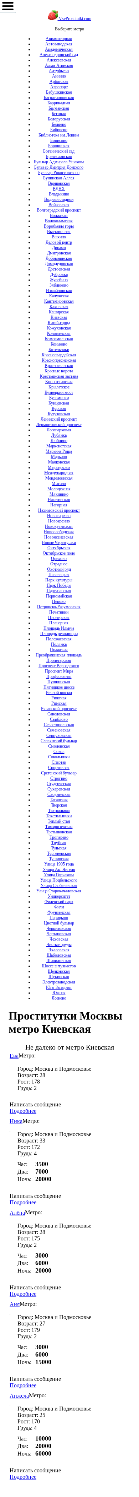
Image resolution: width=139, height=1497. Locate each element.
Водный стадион (58, 199)
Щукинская (58, 976)
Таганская (59, 799)
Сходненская (59, 794)
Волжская (59, 215)
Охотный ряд (59, 569)
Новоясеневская (58, 537)
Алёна (17, 1213)
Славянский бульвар (59, 740)
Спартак (59, 762)
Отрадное (58, 563)
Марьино (59, 456)
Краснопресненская (59, 360)
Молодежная (59, 488)
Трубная (58, 842)
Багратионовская (59, 97)
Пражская (59, 649)
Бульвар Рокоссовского (58, 172)
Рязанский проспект (59, 708)
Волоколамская (59, 220)
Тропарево (59, 837)
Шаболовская (59, 955)
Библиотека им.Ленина (58, 135)
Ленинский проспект (59, 419)
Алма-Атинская (59, 65)
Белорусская (59, 119)
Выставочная (59, 231)
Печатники (58, 612)
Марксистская (59, 445)
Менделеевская (59, 478)
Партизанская (59, 590)
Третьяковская (59, 831)
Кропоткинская (59, 381)
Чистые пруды (59, 944)
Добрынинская (59, 258)
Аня (15, 1304)
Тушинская (59, 858)
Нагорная (58, 504)
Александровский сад (59, 54)
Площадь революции (59, 633)
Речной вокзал (59, 692)
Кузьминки (59, 397)
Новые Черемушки (59, 542)
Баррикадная (58, 102)
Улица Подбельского (58, 880)
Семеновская (59, 730)
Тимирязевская (59, 826)
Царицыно (59, 917)
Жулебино (59, 279)
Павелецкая (59, 574)
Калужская (59, 295)
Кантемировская (59, 301)
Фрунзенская (59, 912)
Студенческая (59, 783)
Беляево (59, 124)
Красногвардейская (59, 354)
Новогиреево (59, 515)
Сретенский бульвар (59, 772)
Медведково (59, 467)
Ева (14, 1056)
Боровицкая (59, 145)
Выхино (59, 236)
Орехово (59, 558)
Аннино (59, 76)
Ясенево (59, 998)
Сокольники (59, 756)
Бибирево (58, 129)
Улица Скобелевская (59, 885)
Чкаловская (59, 949)
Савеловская (58, 714)
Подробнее (23, 1111)
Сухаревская (58, 789)
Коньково (59, 344)
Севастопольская (59, 724)
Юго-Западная (59, 987)
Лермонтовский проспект (59, 424)
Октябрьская (59, 547)
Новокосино (59, 521)
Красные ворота (59, 370)
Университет (59, 896)
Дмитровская (59, 253)
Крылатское (59, 387)
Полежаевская (59, 638)
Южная (59, 992)
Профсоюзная (59, 676)
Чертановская (59, 933)
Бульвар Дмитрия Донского (58, 167)
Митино (59, 483)
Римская (59, 703)
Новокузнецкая (59, 526)
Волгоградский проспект (59, 210)
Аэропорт (59, 86)
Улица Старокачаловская (58, 890)
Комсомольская (59, 338)
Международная (58, 472)
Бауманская (58, 108)
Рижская (59, 697)
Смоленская (59, 746)
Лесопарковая (59, 429)
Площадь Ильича (58, 628)
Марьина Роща (59, 451)
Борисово (58, 140)
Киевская (59, 317)
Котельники (58, 349)
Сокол (59, 751)
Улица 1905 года (59, 864)
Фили (59, 906)
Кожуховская (59, 328)
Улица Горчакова (59, 874)
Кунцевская (58, 403)
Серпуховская (59, 735)
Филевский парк (59, 901)
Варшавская (59, 183)
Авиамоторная (59, 38)
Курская (59, 408)
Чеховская (59, 939)
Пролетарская (58, 660)
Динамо (59, 247)
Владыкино (59, 194)
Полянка (59, 644)
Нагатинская (59, 499)
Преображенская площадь (59, 655)
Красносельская (59, 365)
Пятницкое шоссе (58, 687)
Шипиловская (58, 960)
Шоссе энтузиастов (59, 965)
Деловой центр (59, 242)
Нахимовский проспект (59, 510)
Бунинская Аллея (58, 177)
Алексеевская (59, 60)
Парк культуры (58, 580)
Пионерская (59, 617)
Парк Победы (59, 585)
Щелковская (59, 971)
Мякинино (59, 494)
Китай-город (59, 322)
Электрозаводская (58, 982)
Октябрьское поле (59, 553)
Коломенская (59, 333)
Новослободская (59, 531)
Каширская (59, 311)
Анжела (19, 1396)
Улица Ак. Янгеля (59, 869)
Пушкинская (58, 681)
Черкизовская (58, 928)
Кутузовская (59, 413)
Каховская (59, 306)
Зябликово (59, 285)
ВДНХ (59, 188)
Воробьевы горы (59, 226)
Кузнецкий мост (59, 392)
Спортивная (59, 767)
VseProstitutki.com (74, 18)
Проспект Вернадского (58, 665)
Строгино (58, 778)
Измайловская (59, 290)
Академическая (59, 49)
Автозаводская (58, 43)
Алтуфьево (59, 70)
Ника (16, 1121)
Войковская (59, 204)
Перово (59, 601)
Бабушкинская (59, 92)
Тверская (59, 805)
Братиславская (59, 156)
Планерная (58, 622)
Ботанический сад (58, 151)
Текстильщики (59, 815)
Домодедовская (59, 263)
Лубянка (59, 435)
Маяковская (59, 462)
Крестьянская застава (59, 376)
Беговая (59, 113)
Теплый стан (59, 821)
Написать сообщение (35, 1104)
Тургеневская (59, 853)
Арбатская (59, 81)
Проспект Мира (59, 671)
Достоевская (59, 269)
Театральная (59, 810)
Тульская (59, 848)
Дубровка (59, 274)
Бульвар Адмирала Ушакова (59, 161)
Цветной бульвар (59, 923)
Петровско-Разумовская (59, 606)
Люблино (59, 440)
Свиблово (59, 719)
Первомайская (59, 596)
